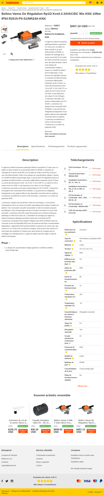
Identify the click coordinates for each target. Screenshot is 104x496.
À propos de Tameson (9, 455)
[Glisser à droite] (11, 40)
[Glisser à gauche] (40, 40)
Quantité (74, 33)
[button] (3, 3)
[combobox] (53, 2)
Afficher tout (82, 386)
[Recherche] (83, 2)
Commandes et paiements (45, 455)
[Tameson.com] (12, 3)
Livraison (39, 459)
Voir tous (48, 131)
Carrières (5, 462)
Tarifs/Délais (75, 458)
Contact (39, 465)
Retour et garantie (42, 462)
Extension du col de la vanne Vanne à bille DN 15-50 (18, 422)
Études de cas (7, 459)
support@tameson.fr (9, 465)
